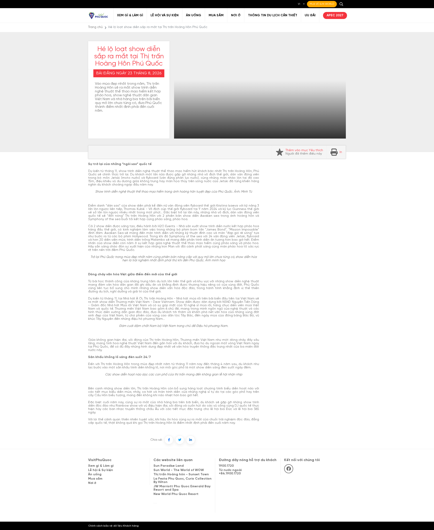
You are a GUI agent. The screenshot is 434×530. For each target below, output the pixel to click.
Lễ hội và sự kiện (165, 15)
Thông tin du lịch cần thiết (272, 15)
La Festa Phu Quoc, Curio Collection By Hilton (182, 480)
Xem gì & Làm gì (130, 15)
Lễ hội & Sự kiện (100, 470)
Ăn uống (193, 15)
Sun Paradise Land (168, 466)
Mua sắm (216, 15)
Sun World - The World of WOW (178, 470)
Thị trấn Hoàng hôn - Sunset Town (181, 474)
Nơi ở (236, 15)
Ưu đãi (310, 15)
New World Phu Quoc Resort (175, 494)
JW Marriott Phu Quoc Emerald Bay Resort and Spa (181, 488)
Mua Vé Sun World (322, 4)
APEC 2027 (335, 15)
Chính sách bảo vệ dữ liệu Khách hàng (113, 525)
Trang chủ (95, 27)
